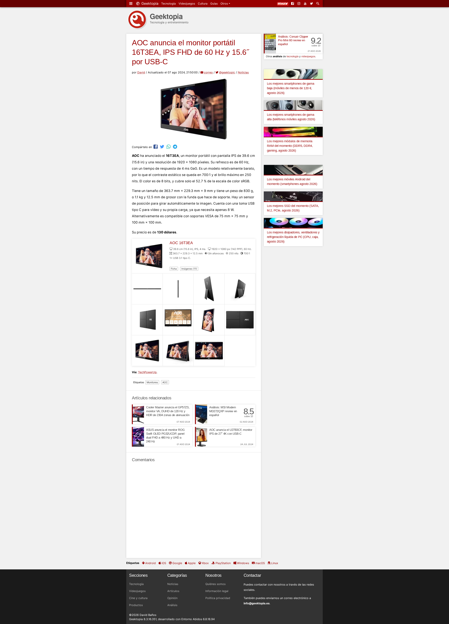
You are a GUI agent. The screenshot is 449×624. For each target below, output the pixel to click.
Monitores (152, 382)
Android (150, 563)
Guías (214, 3)
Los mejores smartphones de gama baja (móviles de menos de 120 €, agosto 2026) (290, 88)
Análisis (172, 605)
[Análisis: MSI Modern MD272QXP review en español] (201, 414)
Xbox (205, 563)
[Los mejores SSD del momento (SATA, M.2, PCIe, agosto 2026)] (293, 196)
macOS (260, 563)
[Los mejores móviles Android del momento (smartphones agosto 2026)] (293, 169)
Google (177, 563)
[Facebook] (293, 3)
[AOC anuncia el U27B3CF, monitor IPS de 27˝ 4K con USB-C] (201, 437)
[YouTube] (305, 3)
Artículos (173, 591)
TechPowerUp (147, 372)
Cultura (202, 3)
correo (208, 72)
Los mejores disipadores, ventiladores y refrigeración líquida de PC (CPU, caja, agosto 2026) (293, 237)
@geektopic (227, 72)
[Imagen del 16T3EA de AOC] (147, 288)
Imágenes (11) (189, 268)
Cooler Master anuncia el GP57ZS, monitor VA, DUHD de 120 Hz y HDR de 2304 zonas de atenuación (167, 411)
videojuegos (308, 56)
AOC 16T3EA (181, 243)
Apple (192, 563)
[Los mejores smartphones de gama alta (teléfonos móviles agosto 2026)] (293, 105)
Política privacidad (217, 598)
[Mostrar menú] (131, 3)
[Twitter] (312, 3)
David (141, 72)
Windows (243, 563)
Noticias (243, 72)
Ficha (174, 268)
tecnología (293, 56)
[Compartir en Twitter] (162, 146)
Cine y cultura (138, 598)
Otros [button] (224, 3)
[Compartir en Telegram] (175, 146)
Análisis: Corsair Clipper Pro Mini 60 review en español (293, 40)
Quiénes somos (215, 584)
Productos (136, 605)
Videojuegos (187, 3)
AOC (165, 382)
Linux (274, 563)
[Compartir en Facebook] (155, 146)
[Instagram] (299, 3)
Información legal (216, 591)
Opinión (172, 598)
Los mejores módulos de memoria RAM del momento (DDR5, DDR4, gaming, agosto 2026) (290, 145)
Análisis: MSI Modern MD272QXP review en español (223, 411)
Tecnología (168, 3)
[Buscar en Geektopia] (318, 3)
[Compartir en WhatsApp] (168, 146)
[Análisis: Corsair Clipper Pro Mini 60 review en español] (270, 43)
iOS (164, 563)
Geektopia (149, 3)
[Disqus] (193, 510)
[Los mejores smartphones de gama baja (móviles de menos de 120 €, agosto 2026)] (293, 74)
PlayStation (223, 563)
